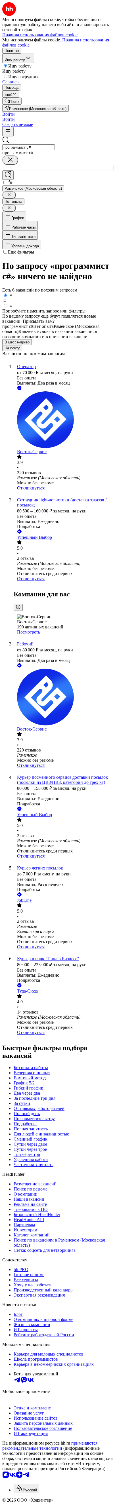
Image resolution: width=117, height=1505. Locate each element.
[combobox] (28, 147)
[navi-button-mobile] (8, 131)
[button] (8, 114)
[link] (12, 101)
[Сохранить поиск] (8, 175)
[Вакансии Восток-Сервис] (64, 420)
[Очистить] (10, 160)
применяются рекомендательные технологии (49, 1446)
